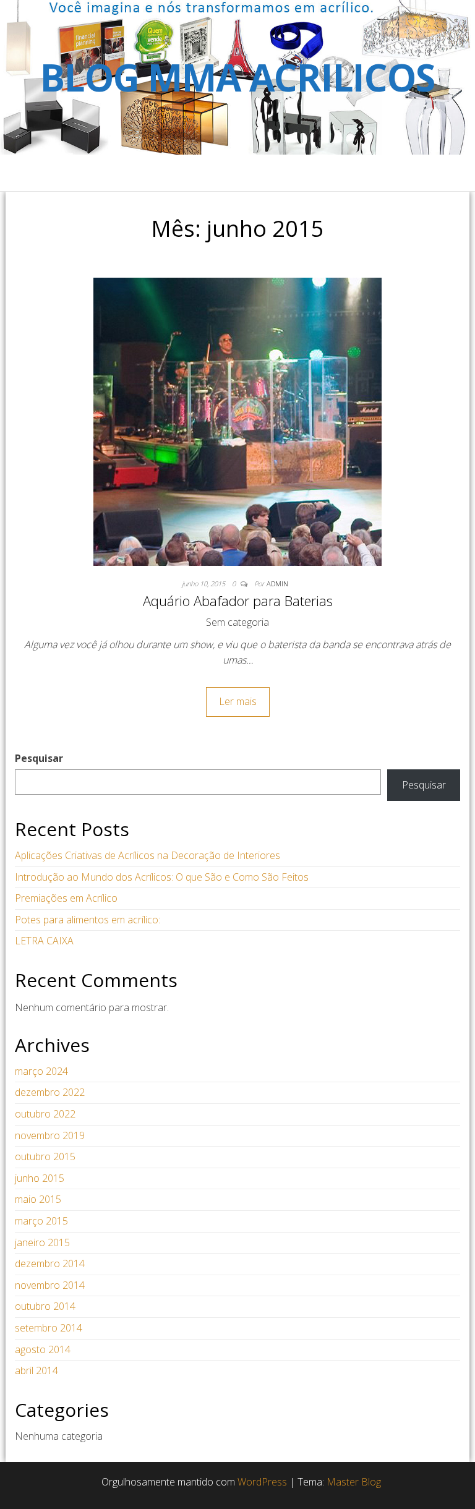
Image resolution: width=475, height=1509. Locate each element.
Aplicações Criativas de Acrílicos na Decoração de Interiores (147, 855)
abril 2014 (36, 1370)
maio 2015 (38, 1199)
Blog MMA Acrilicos (237, 77)
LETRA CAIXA (44, 940)
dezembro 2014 (50, 1263)
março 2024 (41, 1071)
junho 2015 (39, 1178)
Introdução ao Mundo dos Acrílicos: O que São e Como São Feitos (162, 877)
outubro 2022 (45, 1114)
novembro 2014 (50, 1285)
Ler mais (238, 701)
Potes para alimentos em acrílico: (87, 919)
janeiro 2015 (42, 1242)
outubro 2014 (45, 1306)
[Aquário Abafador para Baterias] (237, 420)
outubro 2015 (45, 1156)
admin (277, 583)
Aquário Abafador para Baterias (238, 600)
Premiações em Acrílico (66, 898)
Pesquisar (39, 758)
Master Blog (354, 1482)
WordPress (262, 1482)
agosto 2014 (43, 1349)
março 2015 (41, 1221)
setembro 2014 (48, 1328)
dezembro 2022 (50, 1092)
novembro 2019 (50, 1135)
